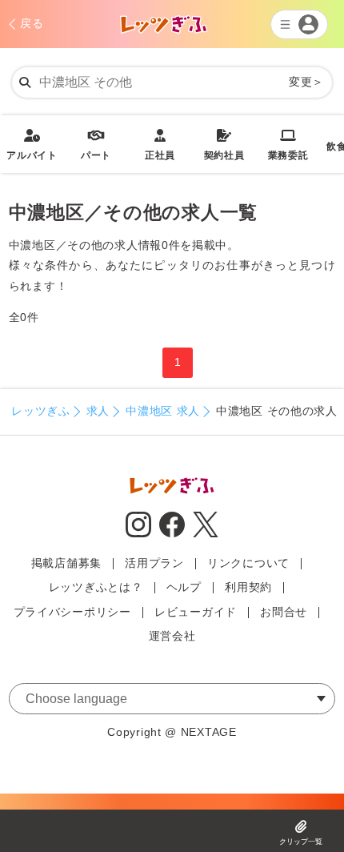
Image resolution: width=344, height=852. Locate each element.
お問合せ (283, 611)
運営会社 (172, 635)
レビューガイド (195, 611)
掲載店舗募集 (66, 563)
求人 (98, 410)
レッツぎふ (40, 410)
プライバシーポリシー (72, 611)
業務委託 (288, 145)
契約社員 (224, 145)
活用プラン (154, 563)
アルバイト (32, 145)
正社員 (160, 145)
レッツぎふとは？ (96, 587)
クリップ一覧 (300, 842)
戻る (31, 23)
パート (96, 145)
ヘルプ (184, 587)
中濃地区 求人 (163, 410)
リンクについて (248, 563)
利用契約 (248, 587)
